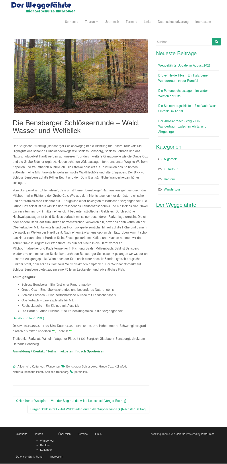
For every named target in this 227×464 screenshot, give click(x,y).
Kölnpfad (120, 366)
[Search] (216, 41)
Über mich (112, 21)
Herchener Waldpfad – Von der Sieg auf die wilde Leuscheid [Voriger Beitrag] (72, 400)
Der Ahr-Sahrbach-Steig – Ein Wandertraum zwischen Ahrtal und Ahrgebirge (182, 126)
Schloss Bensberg (56, 372)
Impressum (203, 21)
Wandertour (53, 366)
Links (147, 21)
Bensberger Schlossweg (81, 366)
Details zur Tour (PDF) (28, 318)
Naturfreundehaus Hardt (28, 372)
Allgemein (24, 366)
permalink (80, 372)
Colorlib (180, 434)
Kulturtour (38, 366)
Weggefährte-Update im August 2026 (184, 65)
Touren (90, 21)
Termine (131, 21)
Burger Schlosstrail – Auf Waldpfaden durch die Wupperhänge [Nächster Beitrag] (88, 409)
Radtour (169, 179)
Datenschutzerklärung (173, 21)
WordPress (207, 434)
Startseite (71, 21)
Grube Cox (106, 366)
